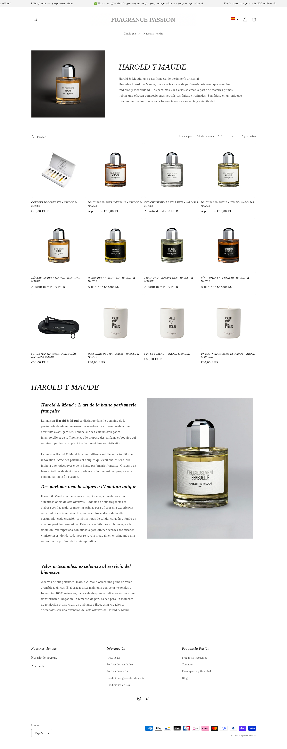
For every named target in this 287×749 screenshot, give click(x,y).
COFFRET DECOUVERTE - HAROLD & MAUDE (54, 204)
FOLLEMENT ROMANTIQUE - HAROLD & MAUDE (168, 279)
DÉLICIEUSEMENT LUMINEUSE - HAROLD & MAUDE (115, 204)
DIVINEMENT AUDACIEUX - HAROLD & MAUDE (111, 279)
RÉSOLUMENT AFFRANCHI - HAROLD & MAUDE (225, 279)
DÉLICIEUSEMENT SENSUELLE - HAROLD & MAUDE (228, 204)
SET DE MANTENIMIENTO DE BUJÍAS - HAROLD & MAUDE (54, 355)
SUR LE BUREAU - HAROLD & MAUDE (167, 353)
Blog (185, 678)
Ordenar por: (185, 136)
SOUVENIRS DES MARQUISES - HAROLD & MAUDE (113, 355)
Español (40, 733)
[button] (35, 19)
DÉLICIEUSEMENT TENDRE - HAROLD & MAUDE (55, 279)
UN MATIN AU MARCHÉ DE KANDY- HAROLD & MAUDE (228, 355)
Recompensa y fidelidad (196, 671)
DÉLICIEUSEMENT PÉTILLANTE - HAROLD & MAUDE (171, 204)
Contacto (187, 664)
